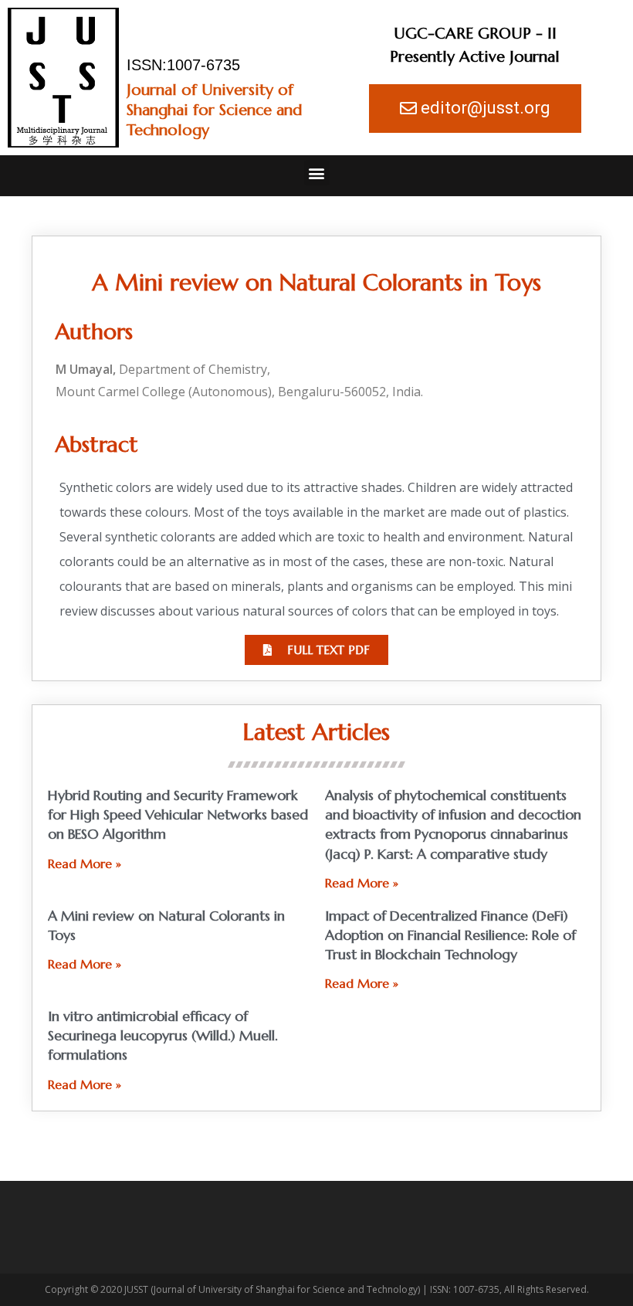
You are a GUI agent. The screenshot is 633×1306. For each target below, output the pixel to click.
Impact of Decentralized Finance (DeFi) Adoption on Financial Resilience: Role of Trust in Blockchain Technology (450, 935)
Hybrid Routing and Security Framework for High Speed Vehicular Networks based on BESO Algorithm (178, 814)
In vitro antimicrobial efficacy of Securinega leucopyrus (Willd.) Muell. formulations (163, 1035)
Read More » (84, 863)
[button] (317, 172)
